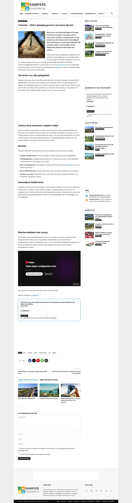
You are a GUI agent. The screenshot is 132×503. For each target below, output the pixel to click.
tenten (35, 352)
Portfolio (98, 501)
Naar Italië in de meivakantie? (26, 398)
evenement (62, 65)
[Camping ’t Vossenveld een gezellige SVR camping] (89, 54)
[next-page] (22, 406)
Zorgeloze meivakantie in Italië (48, 398)
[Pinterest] (38, 360)
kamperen (58, 67)
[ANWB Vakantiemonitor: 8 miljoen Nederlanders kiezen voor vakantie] (71, 390)
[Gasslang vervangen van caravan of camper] (89, 243)
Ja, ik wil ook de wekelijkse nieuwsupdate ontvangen (35, 454)
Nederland (70, 165)
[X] (34, 360)
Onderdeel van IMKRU (108, 501)
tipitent (54, 352)
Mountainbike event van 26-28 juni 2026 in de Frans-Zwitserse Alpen (104, 146)
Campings (55, 13)
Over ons (63, 501)
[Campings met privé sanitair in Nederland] (89, 226)
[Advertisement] (81, 7)
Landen (64, 13)
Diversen (45, 13)
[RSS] (101, 491)
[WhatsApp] (42, 360)
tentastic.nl (35, 295)
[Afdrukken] (46, 360)
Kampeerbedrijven (77, 13)
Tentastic (29, 352)
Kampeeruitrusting (31, 13)
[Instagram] (91, 491)
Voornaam (24, 306)
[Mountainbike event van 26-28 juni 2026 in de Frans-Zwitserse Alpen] (89, 147)
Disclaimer (76, 501)
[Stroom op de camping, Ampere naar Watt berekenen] (89, 28)
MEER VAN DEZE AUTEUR (49, 380)
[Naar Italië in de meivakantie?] (28, 390)
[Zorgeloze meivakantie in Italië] (49, 390)
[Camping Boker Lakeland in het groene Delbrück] (89, 45)
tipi (49, 352)
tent (24, 352)
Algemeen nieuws (34, 18)
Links (58, 501)
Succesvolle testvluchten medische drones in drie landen (66, 372)
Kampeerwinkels (90, 13)
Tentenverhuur (43, 352)
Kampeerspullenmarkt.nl (97, 195)
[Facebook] (30, 360)
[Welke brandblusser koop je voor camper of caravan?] (89, 235)
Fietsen (97, 150)
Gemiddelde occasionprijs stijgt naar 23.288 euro (32, 372)
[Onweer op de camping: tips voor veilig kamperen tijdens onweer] (89, 217)
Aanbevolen (98, 29)
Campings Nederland (100, 55)
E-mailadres (25, 311)
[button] (112, 14)
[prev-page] (19, 406)
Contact (101, 13)
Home (21, 13)
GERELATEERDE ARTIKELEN (28, 380)
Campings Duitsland (100, 46)
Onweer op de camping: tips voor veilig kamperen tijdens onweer (103, 216)
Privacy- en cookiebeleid (87, 501)
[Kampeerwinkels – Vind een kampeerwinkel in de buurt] (89, 36)
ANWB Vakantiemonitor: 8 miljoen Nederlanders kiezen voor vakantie (70, 400)
